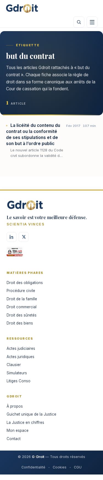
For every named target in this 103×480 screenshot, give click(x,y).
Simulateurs (17, 373)
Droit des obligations (25, 282)
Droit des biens (20, 323)
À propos (15, 406)
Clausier (14, 364)
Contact (14, 439)
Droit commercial (22, 307)
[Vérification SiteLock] (15, 253)
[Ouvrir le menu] (92, 22)
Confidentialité (33, 467)
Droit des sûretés (22, 315)
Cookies (59, 467)
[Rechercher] (78, 22)
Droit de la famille (22, 299)
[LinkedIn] (11, 237)
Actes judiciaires (21, 348)
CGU (78, 467)
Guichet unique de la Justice (31, 414)
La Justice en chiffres (25, 422)
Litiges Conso (18, 381)
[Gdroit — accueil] (21, 8)
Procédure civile (21, 290)
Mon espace (18, 430)
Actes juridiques (20, 356)
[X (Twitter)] (24, 237)
